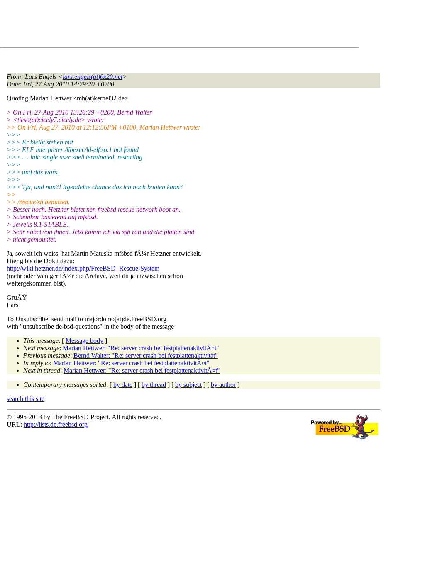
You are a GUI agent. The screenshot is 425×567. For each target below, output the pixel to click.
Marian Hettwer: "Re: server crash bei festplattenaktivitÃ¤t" (141, 348)
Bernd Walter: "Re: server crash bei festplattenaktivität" (145, 355)
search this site (25, 398)
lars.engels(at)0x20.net (92, 76)
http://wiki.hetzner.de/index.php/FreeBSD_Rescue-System (83, 268)
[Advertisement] (158, 25)
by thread (154, 384)
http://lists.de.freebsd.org (56, 424)
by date (122, 384)
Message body (84, 340)
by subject (188, 384)
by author (223, 384)
